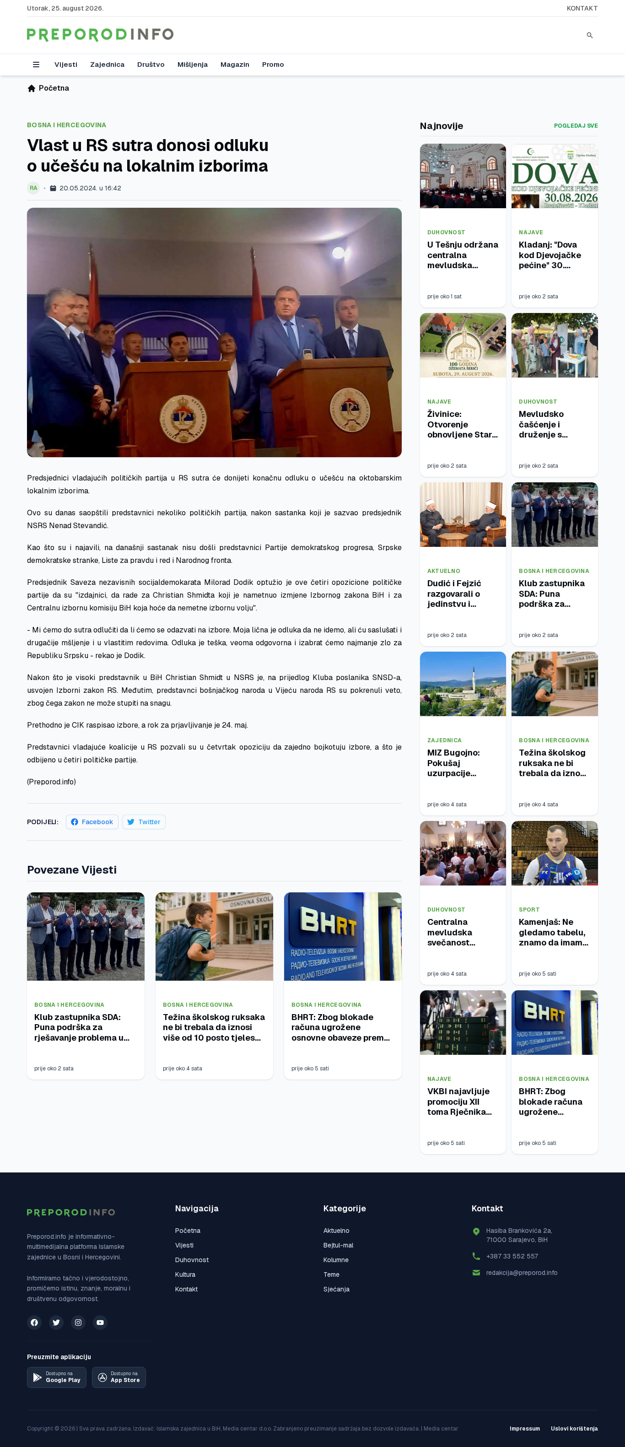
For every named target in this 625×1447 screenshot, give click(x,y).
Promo (273, 64)
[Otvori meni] (36, 64)
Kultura (185, 1274)
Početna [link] (54, 88)
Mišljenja (193, 64)
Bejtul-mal (338, 1245)
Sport (529, 909)
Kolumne (336, 1260)
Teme (331, 1274)
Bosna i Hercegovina (67, 125)
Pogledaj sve (576, 126)
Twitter (149, 822)
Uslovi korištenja (574, 1428)
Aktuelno (443, 571)
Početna (187, 1230)
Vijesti (65, 64)
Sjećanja (336, 1289)
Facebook (97, 822)
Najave (531, 232)
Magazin (235, 64)
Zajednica (107, 64)
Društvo (151, 64)
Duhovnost (446, 232)
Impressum (525, 1428)
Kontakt (582, 8)
